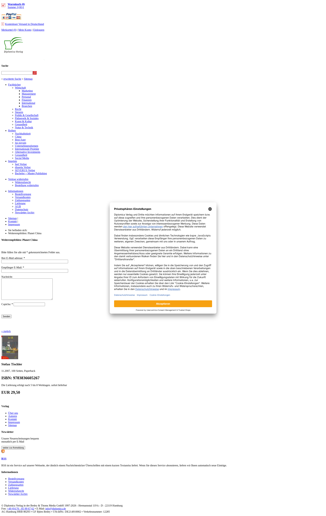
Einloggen (38, 29)
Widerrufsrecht (23, 182)
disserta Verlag (23, 167)
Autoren (12, 416)
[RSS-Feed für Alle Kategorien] (3, 451)
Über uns (13, 413)
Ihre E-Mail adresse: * (13, 258)
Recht (18, 109)
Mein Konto (24, 29)
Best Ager (20, 139)
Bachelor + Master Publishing (31, 173)
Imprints (12, 161)
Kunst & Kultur (23, 121)
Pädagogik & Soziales (27, 118)
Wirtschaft (20, 87)
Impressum (14, 224)
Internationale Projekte (27, 148)
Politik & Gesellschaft (26, 115)
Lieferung (20, 203)
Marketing (27, 90)
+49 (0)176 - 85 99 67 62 (20, 508)
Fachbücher (14, 84)
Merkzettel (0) (8, 29)
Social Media (22, 158)
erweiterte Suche (12, 78)
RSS (3, 458)
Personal (26, 96)
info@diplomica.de (55, 508)
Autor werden (299, 59)
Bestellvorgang (23, 194)
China (18, 136)
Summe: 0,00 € (16, 6)
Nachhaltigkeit (23, 133)
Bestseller (260, 59)
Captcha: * (7, 304)
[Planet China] (9, 358)
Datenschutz (21, 209)
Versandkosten (23, 197)
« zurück (6, 331)
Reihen (12, 130)
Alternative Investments (27, 152)
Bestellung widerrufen (27, 185)
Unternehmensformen (26, 145)
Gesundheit (21, 124)
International (28, 103)
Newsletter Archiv (24, 212)
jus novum (20, 142)
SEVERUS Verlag (25, 170)
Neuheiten (240, 59)
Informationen (15, 191)
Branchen (27, 106)
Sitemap (28, 78)
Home (318, 59)
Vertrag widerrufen (18, 179)
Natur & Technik (24, 127)
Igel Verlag (21, 164)
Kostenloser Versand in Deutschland (24, 24)
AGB (18, 206)
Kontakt (12, 221)
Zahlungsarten (22, 200)
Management (29, 93)
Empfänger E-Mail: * (12, 267)
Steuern (19, 112)
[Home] (13, 52)
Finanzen (27, 99)
